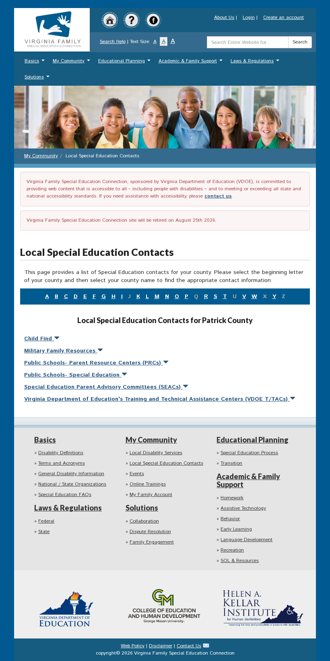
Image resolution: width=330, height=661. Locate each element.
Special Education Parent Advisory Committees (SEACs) (103, 387)
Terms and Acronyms (61, 463)
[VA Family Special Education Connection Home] (52, 29)
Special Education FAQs (64, 494)
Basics (36, 63)
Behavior (230, 518)
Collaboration (144, 521)
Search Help (113, 41)
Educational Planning (125, 63)
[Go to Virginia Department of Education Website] (67, 604)
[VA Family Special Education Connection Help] (132, 19)
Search (300, 42)
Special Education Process (249, 452)
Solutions (38, 79)
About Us (224, 17)
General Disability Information (71, 473)
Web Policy (132, 645)
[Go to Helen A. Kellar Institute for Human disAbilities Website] (263, 604)
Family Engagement (152, 542)
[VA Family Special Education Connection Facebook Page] (153, 19)
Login (249, 17)
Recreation (232, 550)
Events (137, 473)
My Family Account (151, 494)
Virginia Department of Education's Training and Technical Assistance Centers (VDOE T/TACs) (157, 399)
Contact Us (189, 645)
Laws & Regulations (256, 63)
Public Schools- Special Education (73, 375)
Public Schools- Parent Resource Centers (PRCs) (93, 363)
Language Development (246, 539)
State (44, 531)
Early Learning (236, 529)
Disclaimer (160, 645)
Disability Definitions (60, 452)
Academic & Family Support (192, 63)
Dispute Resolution (150, 531)
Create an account (283, 17)
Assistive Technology (243, 508)
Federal (46, 521)
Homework (232, 497)
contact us (218, 196)
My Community (72, 63)
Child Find (39, 339)
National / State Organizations (72, 484)
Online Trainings (148, 484)
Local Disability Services (156, 452)
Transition (231, 463)
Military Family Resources (60, 351)
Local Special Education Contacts (166, 463)
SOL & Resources (240, 560)
